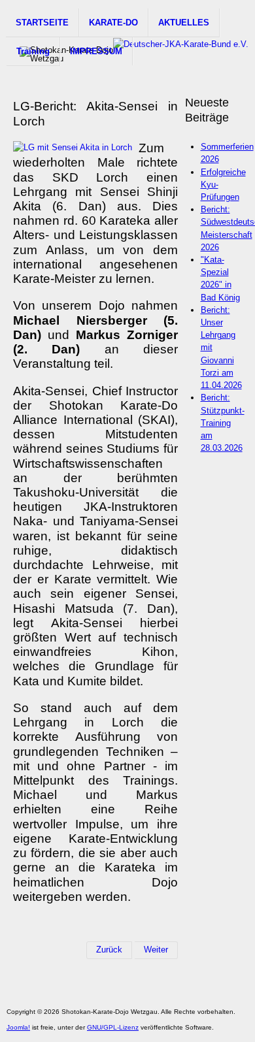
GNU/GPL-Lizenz (113, 1027)
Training (33, 51)
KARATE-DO (113, 22)
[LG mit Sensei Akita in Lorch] (72, 147)
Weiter (156, 949)
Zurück (109, 949)
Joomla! (18, 1027)
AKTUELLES (183, 22)
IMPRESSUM (96, 51)
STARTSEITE (42, 22)
